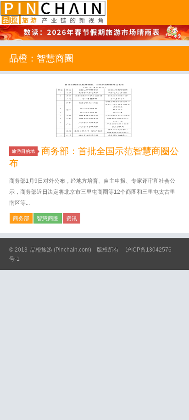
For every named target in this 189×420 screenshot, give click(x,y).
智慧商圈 (48, 218)
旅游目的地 (23, 151)
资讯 (71, 218)
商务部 (21, 218)
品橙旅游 (53, 12)
